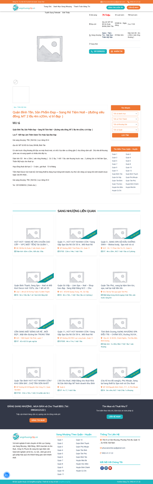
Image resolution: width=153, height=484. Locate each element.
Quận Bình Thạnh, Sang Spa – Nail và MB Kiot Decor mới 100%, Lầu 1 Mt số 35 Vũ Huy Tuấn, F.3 (33, 288)
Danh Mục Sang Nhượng (63, 7)
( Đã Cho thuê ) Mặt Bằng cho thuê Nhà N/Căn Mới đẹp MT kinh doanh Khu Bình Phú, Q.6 (76, 383)
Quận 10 (129, 167)
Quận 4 (128, 157)
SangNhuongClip (64, 482)
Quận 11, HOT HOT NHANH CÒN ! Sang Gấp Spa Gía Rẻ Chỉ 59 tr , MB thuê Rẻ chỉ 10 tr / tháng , (76, 334)
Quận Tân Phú (131, 181)
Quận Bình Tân (117, 174)
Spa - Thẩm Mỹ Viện (108, 36)
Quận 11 (115, 171)
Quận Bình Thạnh (132, 174)
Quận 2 (128, 154)
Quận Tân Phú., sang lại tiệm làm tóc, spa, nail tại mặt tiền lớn (118, 286)
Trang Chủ (48, 7)
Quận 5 (114, 161)
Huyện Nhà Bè (131, 187)
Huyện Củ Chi (116, 190)
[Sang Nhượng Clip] (26, 7)
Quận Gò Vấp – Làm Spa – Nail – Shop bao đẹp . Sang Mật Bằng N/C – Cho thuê (75, 288)
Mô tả (16, 123)
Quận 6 (128, 161)
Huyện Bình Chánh (132, 184)
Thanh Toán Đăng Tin (82, 7)
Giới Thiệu (66, 13)
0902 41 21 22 (107, 453)
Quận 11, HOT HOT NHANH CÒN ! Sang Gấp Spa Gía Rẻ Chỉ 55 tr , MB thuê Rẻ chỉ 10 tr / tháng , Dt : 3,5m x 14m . (76, 245)
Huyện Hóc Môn (117, 187)
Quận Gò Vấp (116, 177)
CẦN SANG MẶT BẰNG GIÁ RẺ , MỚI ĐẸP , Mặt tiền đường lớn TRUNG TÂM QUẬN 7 (32, 334)
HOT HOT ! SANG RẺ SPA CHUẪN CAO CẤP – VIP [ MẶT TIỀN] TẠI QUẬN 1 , (32, 243)
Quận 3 (114, 157)
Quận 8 (128, 164)
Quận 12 (129, 171)
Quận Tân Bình (117, 181)
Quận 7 (114, 164)
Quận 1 (114, 154)
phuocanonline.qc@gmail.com (113, 448)
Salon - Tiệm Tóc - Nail (106, 34)
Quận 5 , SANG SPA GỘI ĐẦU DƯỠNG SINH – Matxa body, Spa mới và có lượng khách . (118, 245)
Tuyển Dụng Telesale (52, 13)
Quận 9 (114, 167)
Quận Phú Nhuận (132, 177)
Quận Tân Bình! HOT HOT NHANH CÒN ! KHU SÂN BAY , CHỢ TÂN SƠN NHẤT (33, 382)
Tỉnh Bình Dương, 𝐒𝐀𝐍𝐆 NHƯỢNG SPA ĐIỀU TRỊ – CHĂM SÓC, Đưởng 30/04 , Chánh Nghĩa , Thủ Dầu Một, (119, 334)
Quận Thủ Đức (117, 184)
